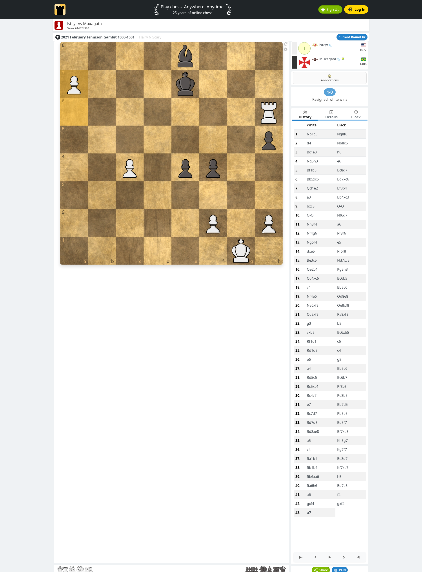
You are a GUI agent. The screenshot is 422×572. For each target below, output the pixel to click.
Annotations (330, 80)
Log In (360, 9)
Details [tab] (331, 117)
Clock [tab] (356, 117)
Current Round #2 (352, 37)
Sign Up (333, 9)
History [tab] (305, 117)
